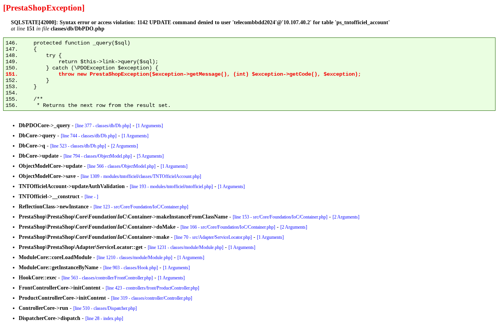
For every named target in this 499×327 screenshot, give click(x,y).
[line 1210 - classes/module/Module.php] (134, 257)
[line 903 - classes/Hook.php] (130, 267)
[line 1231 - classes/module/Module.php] (185, 247)
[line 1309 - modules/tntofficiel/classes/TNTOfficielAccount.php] (141, 176)
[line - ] (91, 196)
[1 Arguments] (149, 125)
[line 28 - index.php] (104, 318)
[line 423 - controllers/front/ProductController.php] (152, 288)
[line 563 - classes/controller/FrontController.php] (107, 278)
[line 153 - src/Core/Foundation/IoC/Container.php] (280, 217)
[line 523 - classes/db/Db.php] (78, 146)
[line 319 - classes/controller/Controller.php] (151, 298)
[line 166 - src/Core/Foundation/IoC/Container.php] (227, 227)
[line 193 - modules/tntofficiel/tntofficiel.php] (171, 186)
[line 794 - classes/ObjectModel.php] (98, 156)
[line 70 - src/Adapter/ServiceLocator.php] (213, 237)
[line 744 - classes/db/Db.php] (89, 136)
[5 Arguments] (150, 156)
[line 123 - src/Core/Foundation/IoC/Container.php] (141, 207)
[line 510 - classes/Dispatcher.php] (105, 308)
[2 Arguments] (124, 146)
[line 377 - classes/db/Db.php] (103, 125)
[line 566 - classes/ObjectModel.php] (121, 166)
